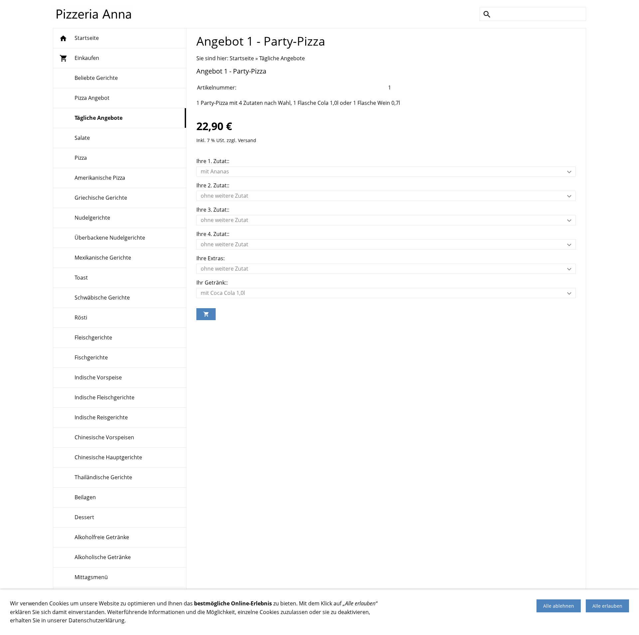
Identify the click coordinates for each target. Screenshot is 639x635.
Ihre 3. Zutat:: (212, 209)
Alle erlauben (607, 606)
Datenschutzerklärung (96, 620)
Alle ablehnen (558, 606)
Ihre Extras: (210, 258)
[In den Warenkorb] (206, 314)
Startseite (242, 58)
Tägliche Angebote (282, 58)
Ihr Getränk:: (212, 282)
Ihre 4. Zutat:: (212, 234)
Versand (247, 140)
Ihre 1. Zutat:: (212, 161)
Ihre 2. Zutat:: (212, 185)
